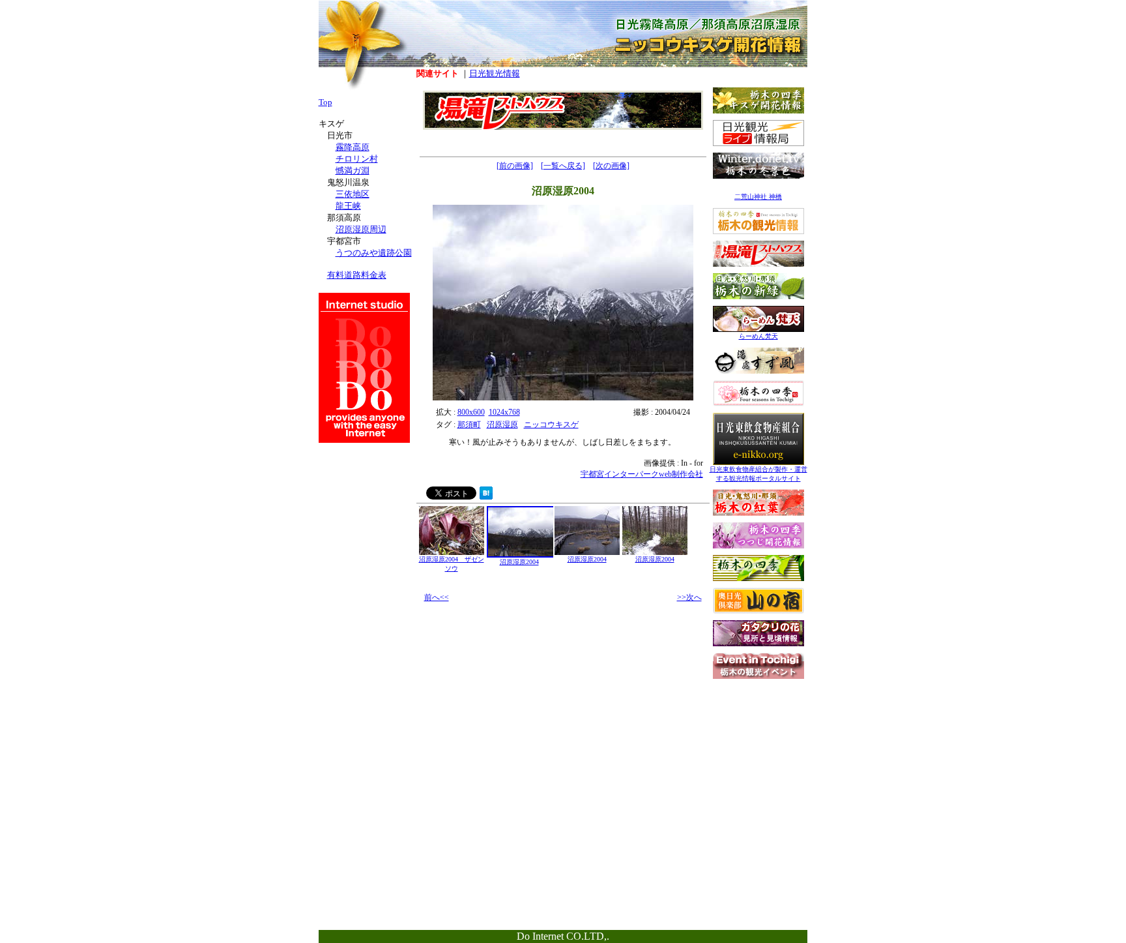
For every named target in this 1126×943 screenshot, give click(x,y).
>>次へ (689, 597)
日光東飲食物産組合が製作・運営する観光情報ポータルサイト (758, 474)
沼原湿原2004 (519, 561)
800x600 (471, 412)
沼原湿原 (502, 424)
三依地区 (352, 194)
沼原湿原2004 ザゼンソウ (451, 564)
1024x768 (504, 412)
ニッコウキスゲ (551, 424)
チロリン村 (357, 159)
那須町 (469, 424)
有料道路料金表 (356, 275)
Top (325, 102)
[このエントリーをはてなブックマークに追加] (486, 495)
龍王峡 (348, 206)
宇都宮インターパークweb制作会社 (642, 474)
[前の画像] (515, 165)
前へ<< (436, 597)
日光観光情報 (494, 73)
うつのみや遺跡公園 (374, 253)
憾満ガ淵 (352, 170)
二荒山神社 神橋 (758, 196)
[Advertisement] (758, 767)
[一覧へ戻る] (563, 165)
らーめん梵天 (758, 336)
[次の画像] (611, 165)
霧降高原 (352, 147)
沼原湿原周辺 (361, 229)
